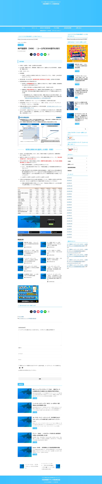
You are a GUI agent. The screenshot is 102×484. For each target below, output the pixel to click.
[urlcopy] (48, 54)
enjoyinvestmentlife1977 (73, 252)
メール (20, 353)
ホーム (23, 28)
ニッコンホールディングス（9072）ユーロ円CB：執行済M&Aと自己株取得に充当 (31, 260)
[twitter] (31, 54)
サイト (19, 359)
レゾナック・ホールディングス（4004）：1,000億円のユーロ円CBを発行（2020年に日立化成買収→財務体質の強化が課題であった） (54, 277)
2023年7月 (69, 231)
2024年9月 (69, 194)
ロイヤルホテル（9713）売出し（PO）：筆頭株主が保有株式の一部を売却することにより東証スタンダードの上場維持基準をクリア (81, 117)
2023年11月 (69, 221)
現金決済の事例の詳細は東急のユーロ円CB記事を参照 (37, 98)
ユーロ (26, 318)
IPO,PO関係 (56, 28)
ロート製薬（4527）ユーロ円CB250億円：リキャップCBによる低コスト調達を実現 (54, 244)
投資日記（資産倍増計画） (45, 28)
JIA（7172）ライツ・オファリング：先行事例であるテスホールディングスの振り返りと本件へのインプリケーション (46, 419)
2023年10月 (69, 223)
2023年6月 (69, 234)
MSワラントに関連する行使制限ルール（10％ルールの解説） (81, 104)
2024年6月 (69, 202)
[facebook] (34, 54)
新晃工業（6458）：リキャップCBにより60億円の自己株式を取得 (31, 244)
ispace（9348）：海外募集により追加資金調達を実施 (46, 447)
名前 (20, 347)
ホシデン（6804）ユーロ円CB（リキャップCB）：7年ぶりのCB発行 (54, 252)
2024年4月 (69, 207)
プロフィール (34, 28)
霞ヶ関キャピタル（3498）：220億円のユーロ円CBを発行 (54, 259)
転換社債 (34, 318)
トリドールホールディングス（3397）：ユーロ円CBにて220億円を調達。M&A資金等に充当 (54, 268)
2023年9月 (69, 226)
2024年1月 (69, 215)
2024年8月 (69, 196)
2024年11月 (69, 188)
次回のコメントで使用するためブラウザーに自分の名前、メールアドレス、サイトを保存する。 (40, 365)
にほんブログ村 (71, 139)
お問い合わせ (78, 28)
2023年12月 (69, 218)
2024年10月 (69, 191)
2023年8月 (69, 229)
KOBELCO (23, 318)
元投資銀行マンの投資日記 (51, 4)
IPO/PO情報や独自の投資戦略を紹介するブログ (51, 477)
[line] (45, 54)
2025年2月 (69, 180)
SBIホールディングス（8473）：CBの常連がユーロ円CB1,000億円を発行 (31, 268)
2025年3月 (69, 177)
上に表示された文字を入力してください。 (27, 370)
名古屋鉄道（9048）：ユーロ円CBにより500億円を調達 (31, 275)
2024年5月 (69, 204)
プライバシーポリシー (56, 30)
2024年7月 (69, 199)
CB (19, 318)
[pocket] (38, 54)
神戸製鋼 (30, 318)
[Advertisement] (51, 16)
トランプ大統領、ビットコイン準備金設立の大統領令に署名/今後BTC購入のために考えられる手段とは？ (81, 91)
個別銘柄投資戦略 (67, 28)
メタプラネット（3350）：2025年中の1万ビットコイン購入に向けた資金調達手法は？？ (31, 252)
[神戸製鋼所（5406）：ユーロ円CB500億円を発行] (41, 54)
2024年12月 (69, 185)
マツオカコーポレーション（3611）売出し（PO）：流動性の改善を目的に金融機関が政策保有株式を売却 (81, 78)
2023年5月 (69, 237)
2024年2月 (69, 212)
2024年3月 (69, 210)
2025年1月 (69, 183)
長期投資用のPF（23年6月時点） (45, 31)
